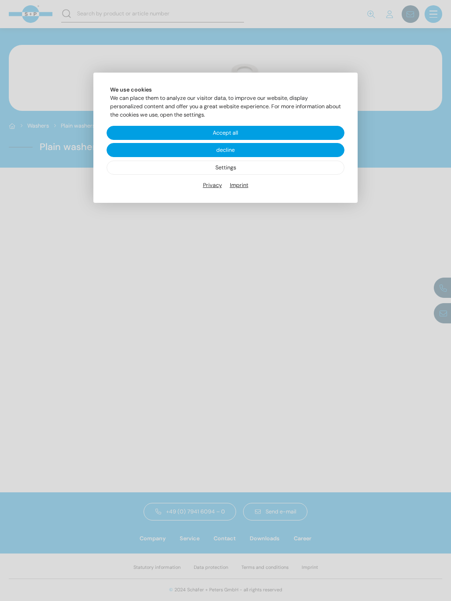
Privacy (212, 185)
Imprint (239, 185)
